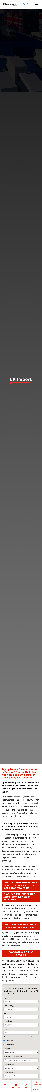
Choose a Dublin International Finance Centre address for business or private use (20, 885)
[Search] (36, 1089)
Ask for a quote (37, 1084)
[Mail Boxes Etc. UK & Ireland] (16, 4)
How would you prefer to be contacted (18, 1037)
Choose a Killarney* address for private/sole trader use (19, 925)
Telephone (10, 1044)
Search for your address (12, 1056)
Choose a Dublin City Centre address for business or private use (19, 897)
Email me (9, 1041)
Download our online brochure (21, 953)
